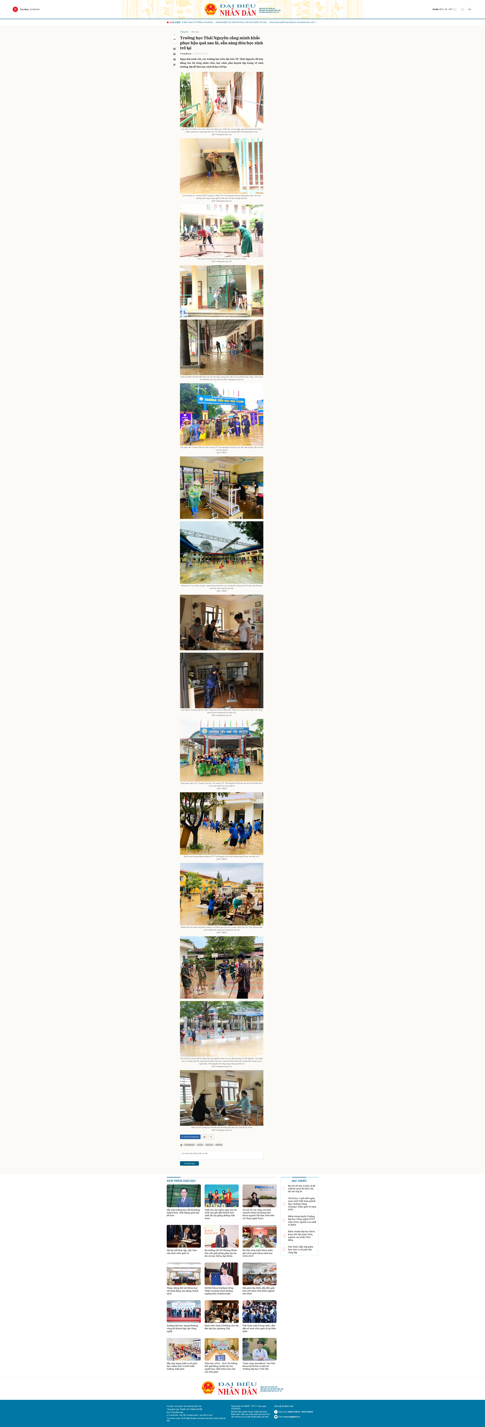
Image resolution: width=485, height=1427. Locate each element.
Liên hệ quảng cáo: (284, 1406)
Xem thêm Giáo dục (181, 1180)
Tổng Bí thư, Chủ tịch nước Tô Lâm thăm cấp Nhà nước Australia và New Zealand (310, 22)
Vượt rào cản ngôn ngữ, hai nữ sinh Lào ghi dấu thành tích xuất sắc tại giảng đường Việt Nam (220, 1214)
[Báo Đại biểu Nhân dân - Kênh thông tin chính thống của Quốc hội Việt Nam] (242, 9)
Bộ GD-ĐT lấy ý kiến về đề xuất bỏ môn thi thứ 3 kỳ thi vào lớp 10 (301, 1189)
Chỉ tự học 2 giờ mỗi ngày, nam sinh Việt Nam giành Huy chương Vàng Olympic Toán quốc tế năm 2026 (302, 1204)
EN (470, 9)
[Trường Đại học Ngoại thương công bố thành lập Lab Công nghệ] (184, 1311)
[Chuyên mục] (15, 9)
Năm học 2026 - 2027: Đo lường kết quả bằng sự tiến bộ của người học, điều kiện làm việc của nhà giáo (221, 1367)
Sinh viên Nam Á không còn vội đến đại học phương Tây (222, 1327)
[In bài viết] (174, 59)
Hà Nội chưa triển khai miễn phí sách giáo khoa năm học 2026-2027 (258, 1253)
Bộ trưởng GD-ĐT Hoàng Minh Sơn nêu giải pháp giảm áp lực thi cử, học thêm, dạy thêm (221, 1253)
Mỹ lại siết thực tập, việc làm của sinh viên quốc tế (182, 1251)
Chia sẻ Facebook (191, 1137)
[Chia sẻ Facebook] (174, 49)
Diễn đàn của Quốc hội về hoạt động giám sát (243, 22)
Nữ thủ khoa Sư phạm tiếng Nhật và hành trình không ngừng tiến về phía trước (219, 1291)
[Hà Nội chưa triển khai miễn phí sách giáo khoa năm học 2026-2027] (260, 1236)
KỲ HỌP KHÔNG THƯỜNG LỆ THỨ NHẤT (199, 22)
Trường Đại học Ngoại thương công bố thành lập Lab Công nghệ (182, 1328)
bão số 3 (209, 1145)
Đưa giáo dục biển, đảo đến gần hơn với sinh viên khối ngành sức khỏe (259, 1291)
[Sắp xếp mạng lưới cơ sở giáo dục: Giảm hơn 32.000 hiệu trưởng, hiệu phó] (184, 1349)
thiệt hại (219, 1145)
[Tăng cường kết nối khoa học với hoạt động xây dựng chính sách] (184, 1274)
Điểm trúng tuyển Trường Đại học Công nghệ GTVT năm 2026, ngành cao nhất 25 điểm (302, 1220)
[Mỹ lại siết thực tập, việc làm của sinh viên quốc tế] (184, 1236)
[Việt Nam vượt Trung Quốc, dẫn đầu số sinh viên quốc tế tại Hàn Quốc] (260, 1311)
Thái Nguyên (189, 1145)
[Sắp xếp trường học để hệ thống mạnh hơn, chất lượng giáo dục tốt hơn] (184, 1195)
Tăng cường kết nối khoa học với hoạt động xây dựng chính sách (182, 1291)
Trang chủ (184, 32)
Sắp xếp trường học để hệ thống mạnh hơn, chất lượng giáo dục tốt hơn (183, 1213)
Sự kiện (176, 22)
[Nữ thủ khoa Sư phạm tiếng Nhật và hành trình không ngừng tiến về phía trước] (222, 1274)
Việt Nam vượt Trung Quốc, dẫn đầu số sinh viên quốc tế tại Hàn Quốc (259, 1328)
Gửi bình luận (189, 1163)
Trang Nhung (185, 54)
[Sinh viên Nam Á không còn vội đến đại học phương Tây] (222, 1311)
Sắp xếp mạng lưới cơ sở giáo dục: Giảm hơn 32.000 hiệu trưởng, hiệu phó (182, 1366)
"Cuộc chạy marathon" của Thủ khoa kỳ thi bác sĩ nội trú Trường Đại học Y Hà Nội (259, 1366)
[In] (204, 1137)
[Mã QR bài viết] (174, 65)
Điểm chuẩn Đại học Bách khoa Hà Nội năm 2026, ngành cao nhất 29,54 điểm (301, 1235)
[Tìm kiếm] (462, 9)
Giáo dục (195, 32)
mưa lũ (200, 1145)
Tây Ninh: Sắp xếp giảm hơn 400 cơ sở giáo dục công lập (300, 1249)
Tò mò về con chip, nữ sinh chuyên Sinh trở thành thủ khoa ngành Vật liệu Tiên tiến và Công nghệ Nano (258, 1214)
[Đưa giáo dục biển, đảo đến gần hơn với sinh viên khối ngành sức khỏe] (260, 1274)
